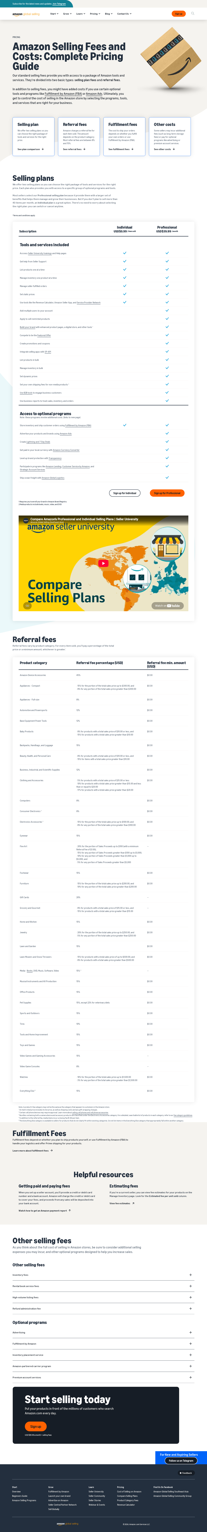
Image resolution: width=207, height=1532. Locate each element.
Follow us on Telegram (181, 1460)
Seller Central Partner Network (62, 1504)
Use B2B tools (26, 392)
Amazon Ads (94, 93)
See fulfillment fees (119, 149)
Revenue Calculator (126, 1504)
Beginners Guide (19, 1496)
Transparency (55, 458)
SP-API (48, 351)
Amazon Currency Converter (66, 450)
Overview (16, 1491)
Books (30, 970)
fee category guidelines (183, 1115)
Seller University (96, 1491)
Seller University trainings (40, 253)
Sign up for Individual (124, 493)
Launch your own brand (59, 1496)
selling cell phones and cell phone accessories (90, 1112)
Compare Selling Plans (127, 1496)
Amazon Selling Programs (24, 1500)
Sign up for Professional (167, 493)
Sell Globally (53, 1509)
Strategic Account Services (32, 469)
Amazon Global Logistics (53, 477)
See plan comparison (29, 149)
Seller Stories (95, 1500)
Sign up (178, 13)
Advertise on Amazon (58, 1500)
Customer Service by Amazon (76, 466)
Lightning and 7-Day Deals (38, 441)
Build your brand (27, 327)
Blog (107, 13)
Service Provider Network (88, 302)
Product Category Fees (127, 1500)
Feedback (187, 1472)
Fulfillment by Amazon (58, 1491)
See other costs (162, 149)
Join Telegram (59, 3)
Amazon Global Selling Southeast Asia (171, 1491)
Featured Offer (44, 335)
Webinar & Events (97, 1504)
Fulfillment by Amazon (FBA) (63, 93)
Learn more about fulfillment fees (31, 1150)
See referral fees (72, 149)
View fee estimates (120, 1203)
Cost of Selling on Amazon (129, 1491)
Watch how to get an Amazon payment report (43, 1210)
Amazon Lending (53, 466)
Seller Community (97, 1496)
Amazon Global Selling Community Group (173, 1496)
